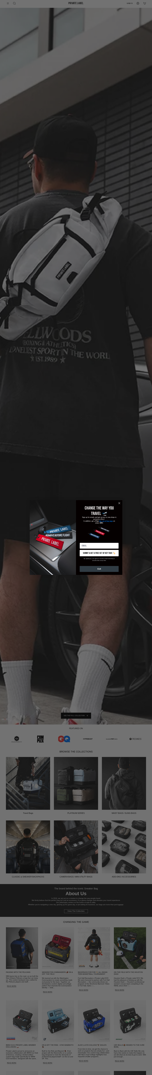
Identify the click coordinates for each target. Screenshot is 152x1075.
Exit (99, 569)
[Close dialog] (119, 503)
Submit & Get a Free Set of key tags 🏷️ (99, 553)
